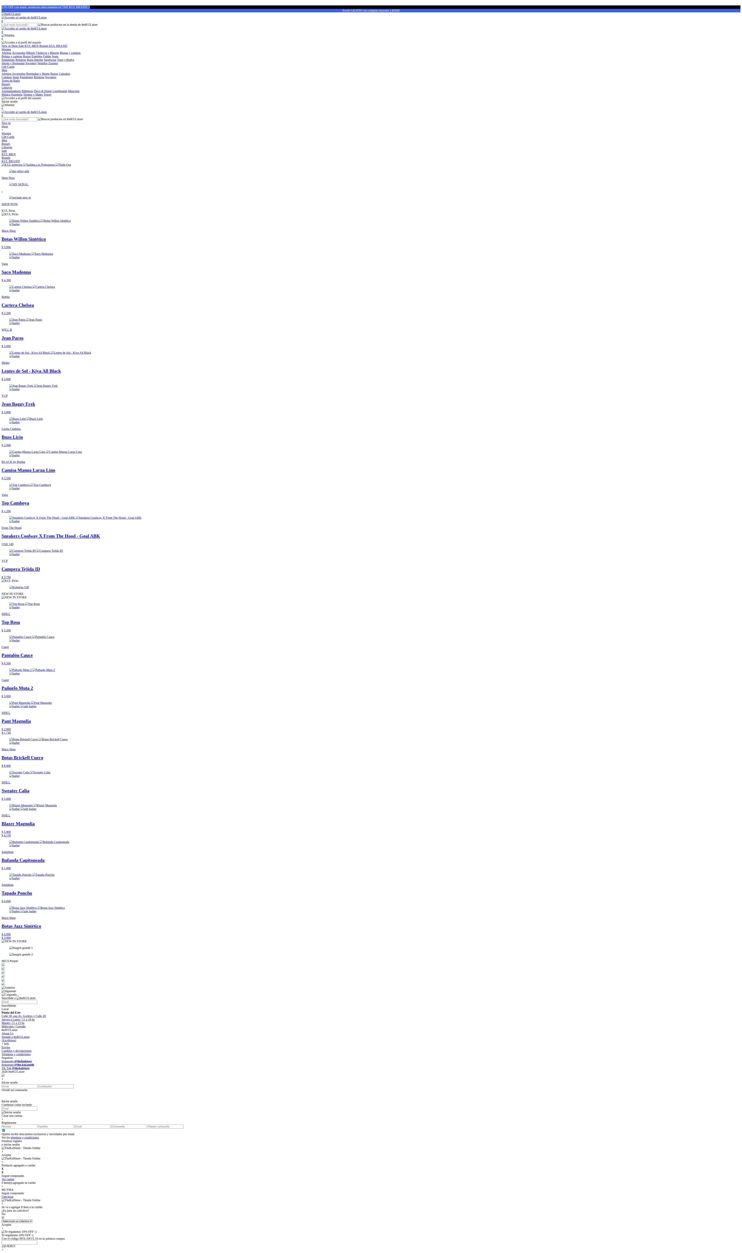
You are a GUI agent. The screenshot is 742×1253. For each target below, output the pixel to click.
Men (4, 140)
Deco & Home (43, 91)
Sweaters (31, 63)
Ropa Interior (35, 59)
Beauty (6, 143)
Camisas (7, 77)
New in (6, 46)
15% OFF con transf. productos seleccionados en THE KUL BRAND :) (46, 7)
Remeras (20, 59)
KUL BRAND (58, 46)
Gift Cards (8, 137)
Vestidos (42, 63)
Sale (22, 46)
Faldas (47, 56)
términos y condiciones (25, 1137)
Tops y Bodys (65, 59)
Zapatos (53, 63)
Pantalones (8, 59)
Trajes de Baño (11, 80)
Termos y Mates (33, 94)
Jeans (55, 56)
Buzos (27, 56)
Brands (44, 46)
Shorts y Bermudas (13, 63)
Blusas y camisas (70, 52)
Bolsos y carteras (12, 56)
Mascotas (73, 91)
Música (6, 94)
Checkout (7, 1196)
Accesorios (19, 52)
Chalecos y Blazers (47, 52)
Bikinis (30, 52)
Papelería (16, 94)
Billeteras (27, 91)
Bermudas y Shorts (37, 73)
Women (6, 133)
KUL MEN (32, 46)
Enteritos (36, 56)
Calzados (64, 73)
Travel (47, 94)
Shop (15, 46)
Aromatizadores (11, 91)
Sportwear (50, 59)
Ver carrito (8, 1179)
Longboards (60, 91)
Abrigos (6, 52)
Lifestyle (7, 147)
